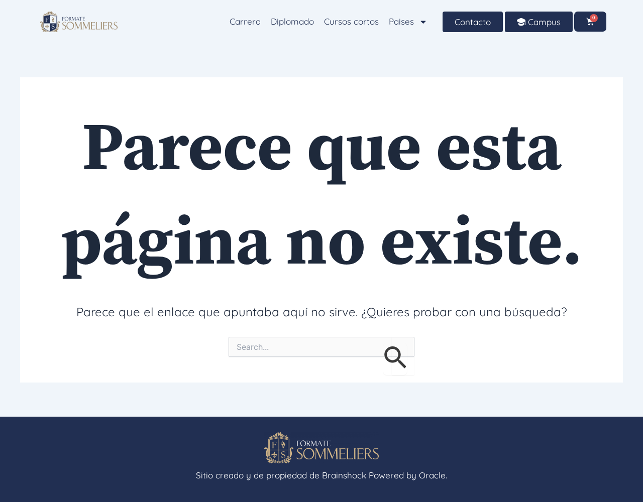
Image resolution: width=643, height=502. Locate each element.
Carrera (245, 21)
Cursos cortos (351, 21)
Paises (401, 21)
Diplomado (292, 21)
